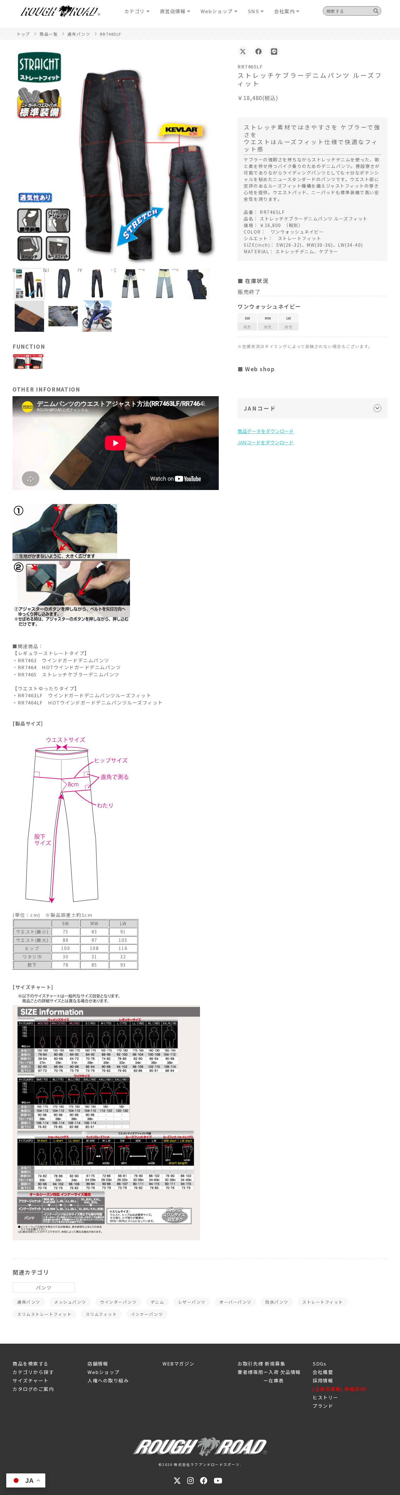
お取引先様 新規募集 (261, 1363)
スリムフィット (101, 1314)
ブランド (322, 1405)
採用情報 (322, 1380)
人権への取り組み (108, 1380)
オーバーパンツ (235, 1302)
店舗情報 (98, 1363)
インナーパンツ (147, 1314)
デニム (157, 1302)
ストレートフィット (322, 1302)
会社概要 (322, 1372)
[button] (29, 283)
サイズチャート (30, 1380)
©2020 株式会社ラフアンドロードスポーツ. (200, 1464)
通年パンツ (28, 1302)
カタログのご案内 (33, 1389)
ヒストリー (325, 1397)
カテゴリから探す (33, 1372)
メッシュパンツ (70, 1302)
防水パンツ (276, 1302)
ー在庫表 (261, 1380)
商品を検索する (30, 1363)
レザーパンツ (192, 1302)
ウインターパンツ (118, 1302)
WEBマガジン (178, 1363)
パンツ (44, 1287)
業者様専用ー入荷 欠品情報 (269, 1372)
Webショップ (104, 1372)
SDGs (319, 1363)
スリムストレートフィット (44, 1314)
